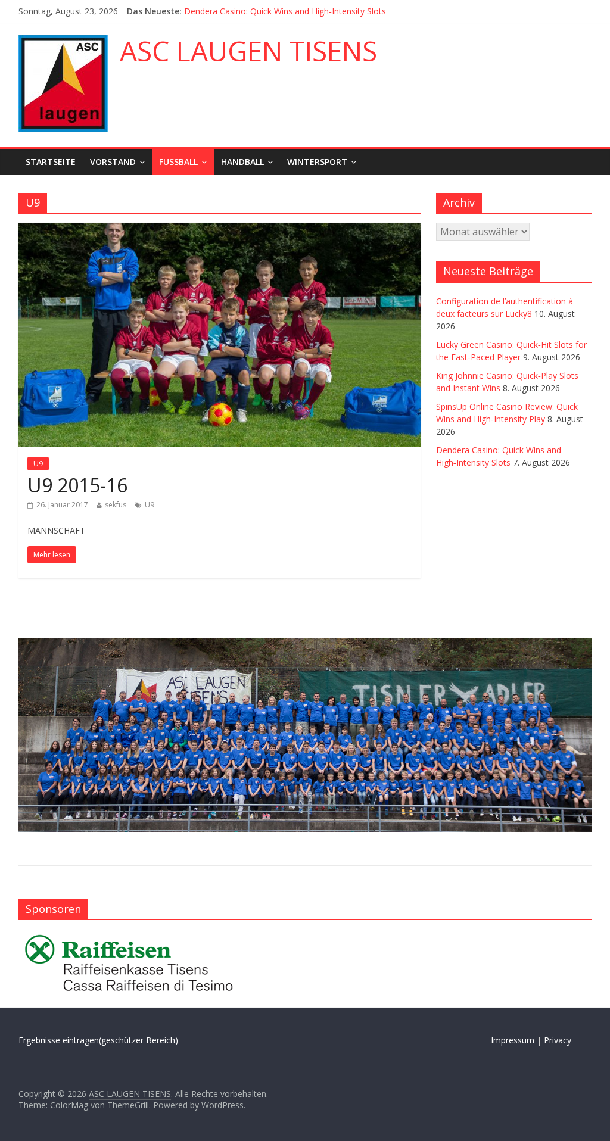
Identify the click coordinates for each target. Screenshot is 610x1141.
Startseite (51, 161)
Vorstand (113, 161)
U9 (38, 464)
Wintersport (317, 161)
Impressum (512, 1040)
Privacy (557, 1040)
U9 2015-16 (77, 485)
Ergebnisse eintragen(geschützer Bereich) (98, 1040)
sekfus (115, 505)
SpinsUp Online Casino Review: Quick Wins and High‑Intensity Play (310, 5)
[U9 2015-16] (219, 229)
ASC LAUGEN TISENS (248, 50)
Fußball (178, 161)
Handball (242, 161)
